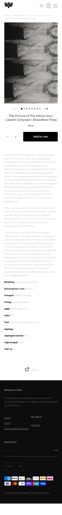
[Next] (46, 108)
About (7, 423)
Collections (18, 15)
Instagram (35, 425)
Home (7, 15)
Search (7, 417)
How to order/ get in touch (16, 428)
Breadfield (25, 493)
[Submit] (56, 451)
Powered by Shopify (40, 493)
